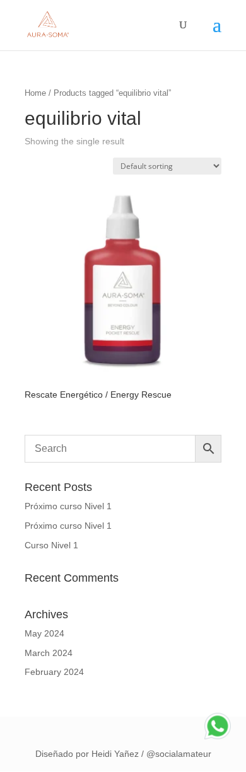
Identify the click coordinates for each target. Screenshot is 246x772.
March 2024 (49, 653)
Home (35, 93)
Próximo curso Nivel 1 (68, 506)
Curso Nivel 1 (51, 545)
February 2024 (54, 672)
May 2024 (44, 633)
